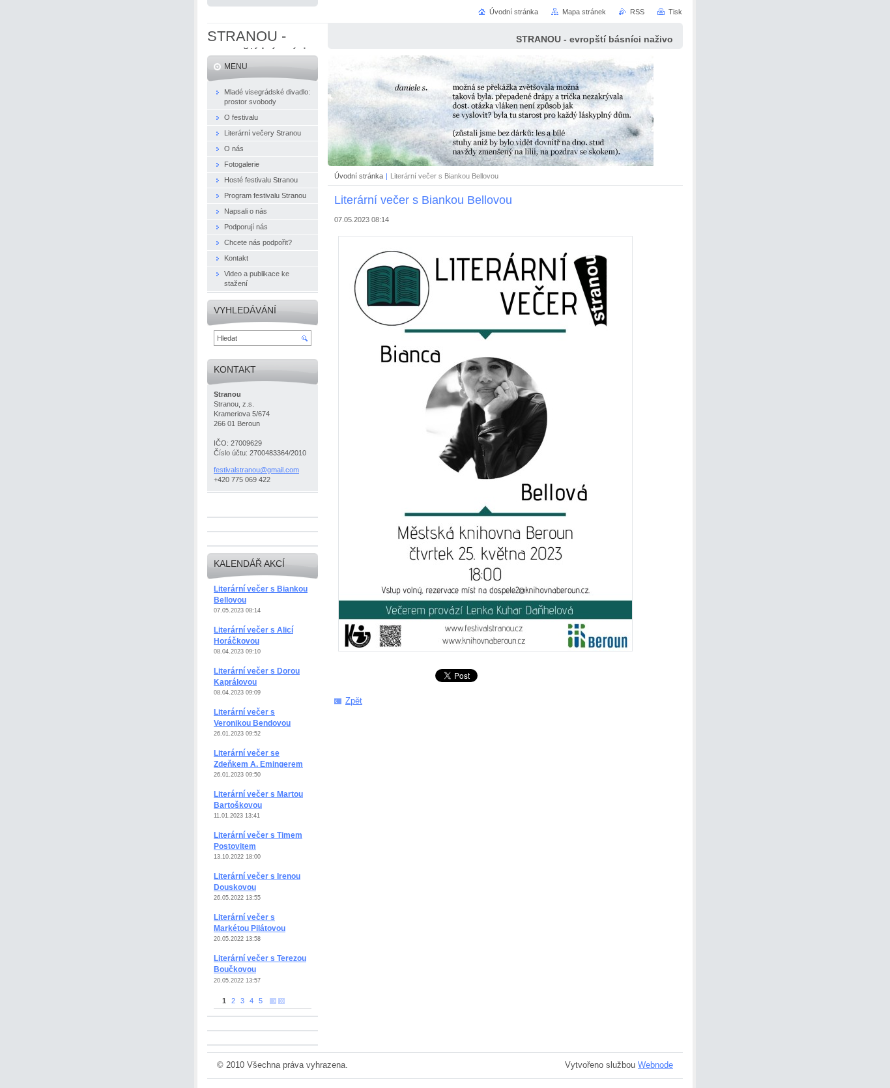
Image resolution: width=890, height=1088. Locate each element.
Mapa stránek (584, 12)
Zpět (353, 701)
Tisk (675, 12)
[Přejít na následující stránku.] (273, 1001)
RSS (637, 12)
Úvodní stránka (358, 176)
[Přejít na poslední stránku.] (281, 1001)
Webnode (655, 1065)
